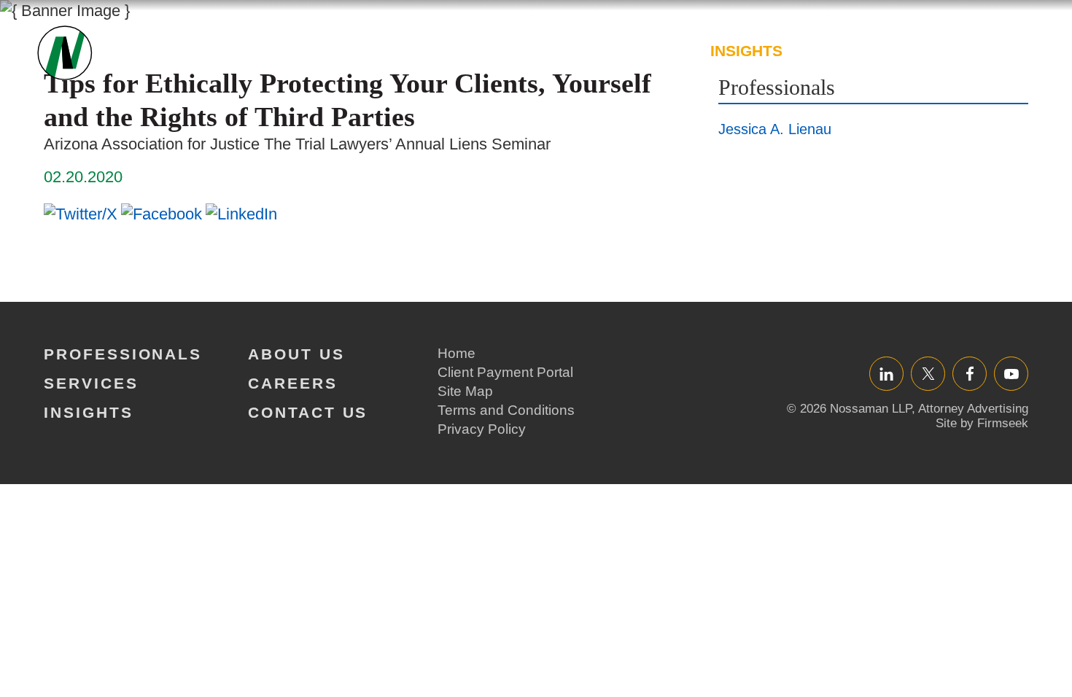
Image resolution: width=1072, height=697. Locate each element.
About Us (847, 50)
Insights (746, 50)
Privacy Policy (482, 429)
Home (456, 353)
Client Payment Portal (505, 372)
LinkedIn (886, 374)
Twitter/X (928, 374)
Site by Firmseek (982, 423)
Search (1019, 58)
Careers (949, 50)
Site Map (465, 391)
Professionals (518, 50)
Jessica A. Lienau (774, 129)
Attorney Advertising (973, 409)
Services (646, 50)
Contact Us (308, 412)
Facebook (969, 374)
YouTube (1011, 374)
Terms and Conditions (506, 410)
